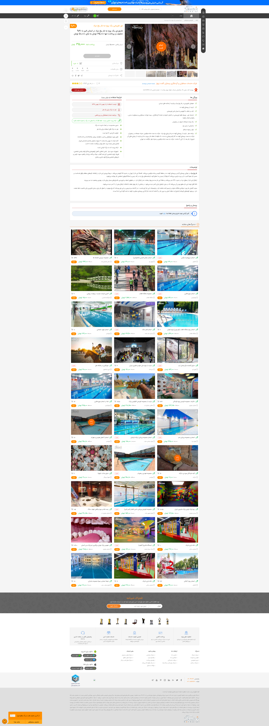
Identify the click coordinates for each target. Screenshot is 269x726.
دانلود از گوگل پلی (88, 656)
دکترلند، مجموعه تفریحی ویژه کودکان (184, 402)
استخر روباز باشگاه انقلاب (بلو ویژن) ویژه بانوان (181, 330)
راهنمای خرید (151, 658)
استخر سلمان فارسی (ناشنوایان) (142, 258)
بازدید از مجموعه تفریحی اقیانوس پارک (140, 402)
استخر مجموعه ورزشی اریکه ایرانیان (141, 438)
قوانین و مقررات (194, 658)
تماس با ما (173, 655)
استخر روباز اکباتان (189, 581)
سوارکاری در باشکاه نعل (102, 366)
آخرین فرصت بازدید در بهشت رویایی (98, 294)
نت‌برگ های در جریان (127, 655)
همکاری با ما (173, 658)
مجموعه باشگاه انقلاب (145, 294)
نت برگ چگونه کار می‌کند (148, 663)
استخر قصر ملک (147, 330)
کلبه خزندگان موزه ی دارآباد (187, 474)
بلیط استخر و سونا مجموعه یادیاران (98, 581)
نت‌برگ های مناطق (128, 658)
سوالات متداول (151, 666)
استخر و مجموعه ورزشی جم (186, 438)
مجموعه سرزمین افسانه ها (101, 258)
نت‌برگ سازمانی (150, 655)
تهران (181, 16)
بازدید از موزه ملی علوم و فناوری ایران (140, 366)
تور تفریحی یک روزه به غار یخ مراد (108, 25)
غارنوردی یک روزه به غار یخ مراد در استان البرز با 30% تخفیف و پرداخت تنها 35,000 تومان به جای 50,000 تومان (98, 32)
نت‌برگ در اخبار (194, 663)
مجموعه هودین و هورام (145, 474)
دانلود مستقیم (89, 668)
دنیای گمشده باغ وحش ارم (187, 366)
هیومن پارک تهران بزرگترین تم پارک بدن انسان (95, 545)
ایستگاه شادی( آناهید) (145, 545)
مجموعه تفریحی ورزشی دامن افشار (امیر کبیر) (138, 509)
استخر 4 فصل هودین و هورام (100, 438)
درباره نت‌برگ (195, 655)
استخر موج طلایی (189, 294)
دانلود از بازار (75, 656)
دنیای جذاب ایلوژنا (103, 474)
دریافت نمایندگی (172, 660)
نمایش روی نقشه (78, 90)
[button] (129, 46)
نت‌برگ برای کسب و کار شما (169, 663)
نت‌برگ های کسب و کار (127, 660)
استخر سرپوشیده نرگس (188, 258)
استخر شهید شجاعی (103, 330)
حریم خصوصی (194, 660)
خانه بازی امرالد (190, 545)
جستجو (114, 9)
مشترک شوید (114, 606)
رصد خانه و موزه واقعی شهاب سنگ (98, 509)
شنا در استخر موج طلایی (101, 402)
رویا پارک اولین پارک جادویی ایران (185, 509)
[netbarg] (191, 719)
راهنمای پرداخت (150, 660)
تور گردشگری (115, 63)
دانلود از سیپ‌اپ (75, 668)
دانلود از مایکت (89, 660)
